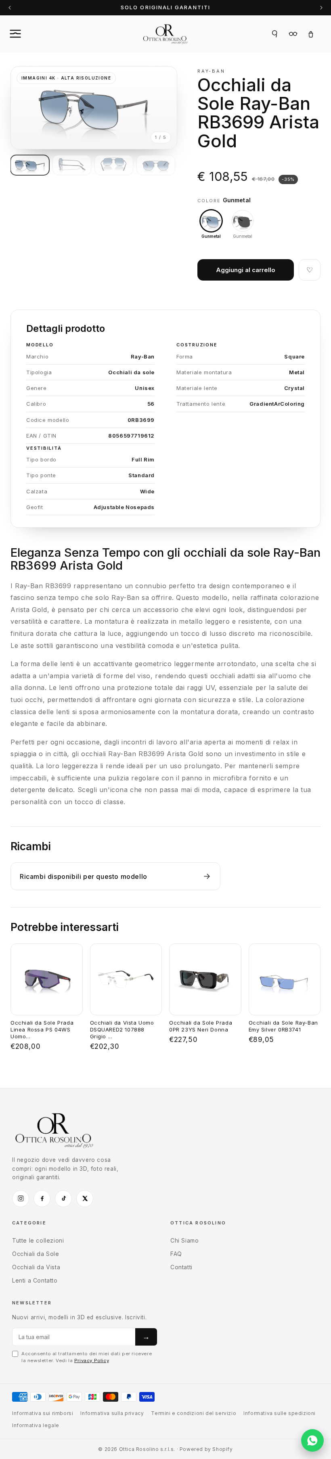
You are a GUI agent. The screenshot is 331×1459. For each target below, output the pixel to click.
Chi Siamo (184, 1240)
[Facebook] (42, 1198)
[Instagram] (20, 1198)
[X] (84, 1198)
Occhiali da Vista (36, 1267)
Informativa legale (35, 1425)
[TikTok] (63, 1198)
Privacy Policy (91, 1360)
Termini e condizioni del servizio (193, 1413)
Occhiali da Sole (35, 1253)
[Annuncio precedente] (10, 7)
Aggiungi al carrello (245, 270)
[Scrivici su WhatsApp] (312, 1440)
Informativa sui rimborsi (42, 1413)
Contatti (181, 1267)
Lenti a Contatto (35, 1280)
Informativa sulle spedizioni (279, 1413)
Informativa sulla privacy (112, 1413)
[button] (24, 34)
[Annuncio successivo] (321, 7)
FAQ (176, 1253)
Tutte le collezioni (38, 1240)
